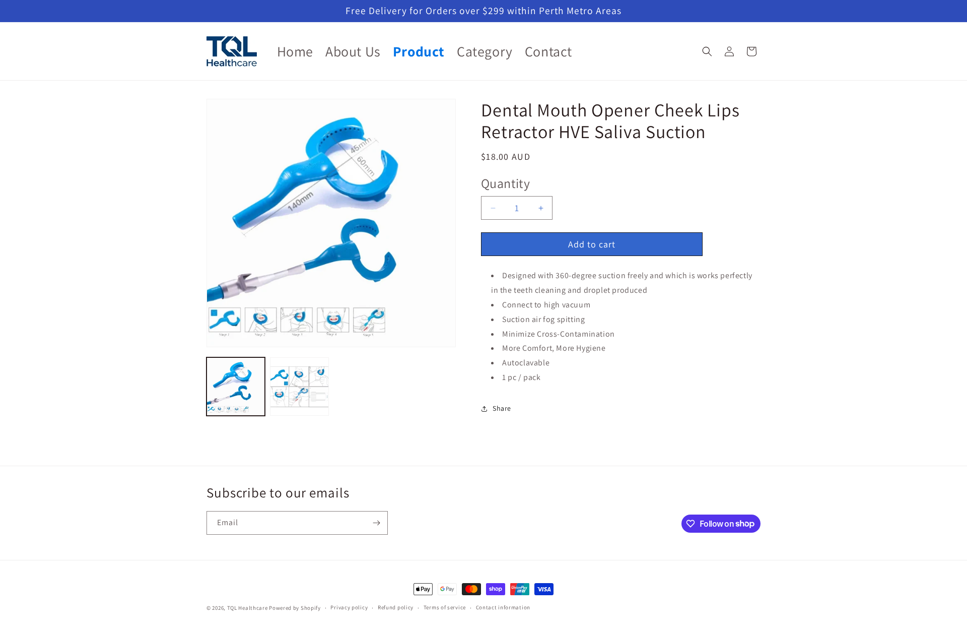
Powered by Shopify (295, 607)
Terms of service (445, 607)
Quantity (505, 183)
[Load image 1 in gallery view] (235, 386)
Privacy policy (349, 607)
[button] (707, 51)
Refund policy (395, 607)
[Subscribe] (376, 523)
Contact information (503, 607)
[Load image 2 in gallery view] (299, 386)
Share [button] (502, 408)
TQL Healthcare (247, 607)
